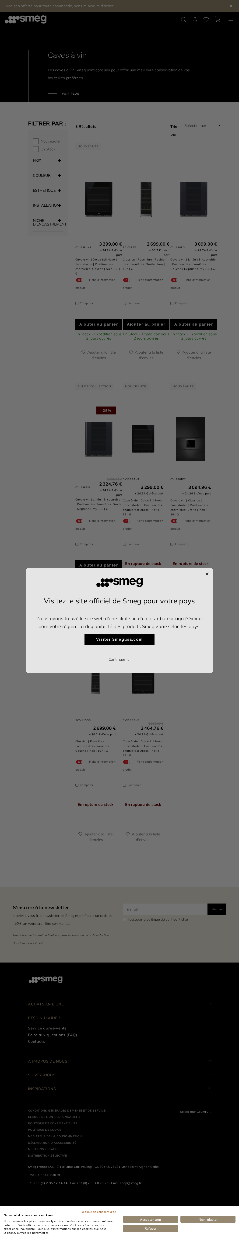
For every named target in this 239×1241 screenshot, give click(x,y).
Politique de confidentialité (98, 1212)
